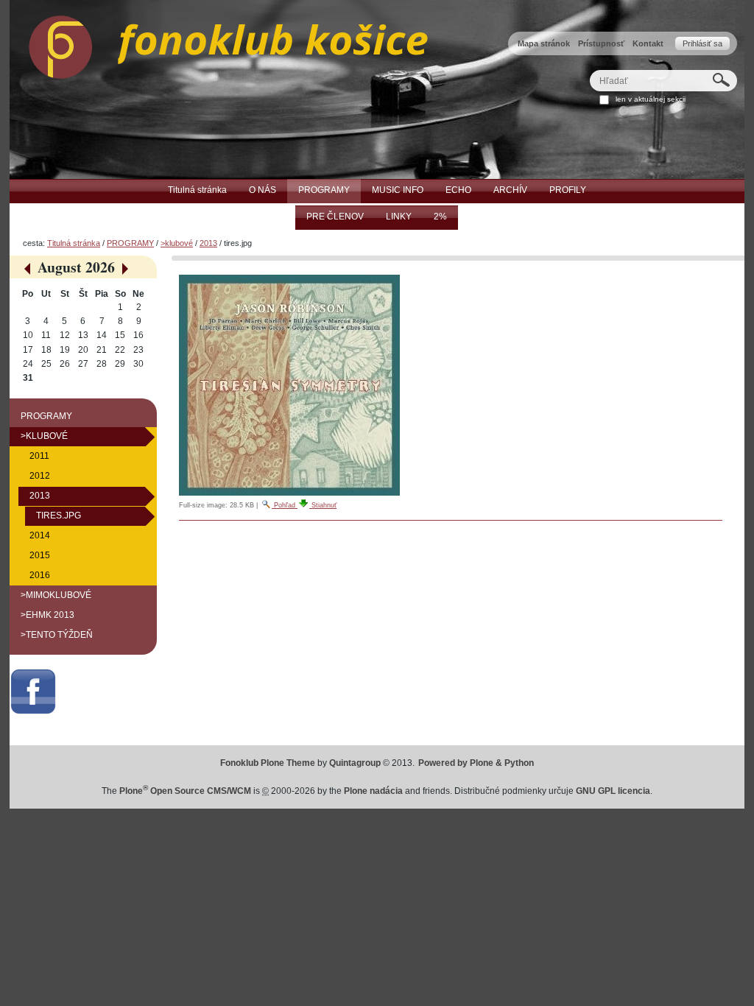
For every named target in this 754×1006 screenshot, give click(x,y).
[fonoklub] (219, 43)
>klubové (177, 243)
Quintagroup (355, 763)
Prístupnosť (601, 43)
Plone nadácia (373, 791)
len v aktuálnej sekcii (651, 99)
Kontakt (648, 43)
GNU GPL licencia (613, 791)
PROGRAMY (130, 243)
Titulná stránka (73, 243)
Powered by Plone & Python (476, 763)
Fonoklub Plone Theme (267, 763)
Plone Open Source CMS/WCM (185, 791)
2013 (208, 243)
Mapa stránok (544, 43)
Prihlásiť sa (702, 43)
